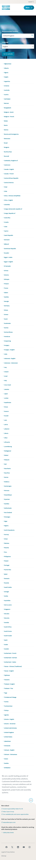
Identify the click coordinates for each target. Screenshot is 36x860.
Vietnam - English (9, 750)
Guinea (6, 328)
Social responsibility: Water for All (13, 809)
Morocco (6, 490)
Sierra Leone (8, 605)
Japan (6, 394)
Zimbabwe (7, 767)
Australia (6, 90)
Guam (6, 319)
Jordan (6, 398)
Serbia (6, 596)
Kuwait (6, 416)
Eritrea (6, 270)
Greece (6, 314)
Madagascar (7, 451)
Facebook (6, 847)
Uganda (6, 715)
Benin (6, 125)
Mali (5, 464)
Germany (7, 306)
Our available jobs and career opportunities (16, 814)
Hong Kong (7, 341)
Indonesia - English (9, 358)
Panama (6, 547)
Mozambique (8, 495)
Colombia (7, 204)
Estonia (6, 275)
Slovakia (6, 613)
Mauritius (7, 473)
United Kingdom (9, 732)
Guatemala (7, 323)
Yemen (6, 759)
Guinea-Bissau (8, 332)
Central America (9, 182)
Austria (6, 94)
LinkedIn (18, 847)
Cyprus (6, 231)
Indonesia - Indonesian (11, 363)
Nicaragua (7, 517)
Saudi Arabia (8, 587)
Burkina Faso (8, 152)
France (6, 288)
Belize (6, 121)
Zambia (6, 763)
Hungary (6, 345)
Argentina (7, 81)
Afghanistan (7, 64)
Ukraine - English (9, 719)
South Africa (7, 627)
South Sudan (8, 635)
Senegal (6, 591)
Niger (5, 521)
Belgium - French (9, 116)
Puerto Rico (7, 569)
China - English (8, 200)
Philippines (7, 556)
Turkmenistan (8, 706)
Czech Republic (8, 235)
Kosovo (6, 411)
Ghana (6, 310)
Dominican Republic (10, 248)
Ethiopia (6, 279)
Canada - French (9, 174)
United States (8, 737)
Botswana (7, 138)
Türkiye (6, 710)
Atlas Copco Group (8, 811)
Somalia (6, 622)
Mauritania (7, 468)
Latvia (6, 424)
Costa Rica (7, 218)
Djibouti (6, 244)
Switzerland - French (10, 653)
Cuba (5, 226)
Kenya (6, 407)
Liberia (6, 433)
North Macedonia (9, 530)
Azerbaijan (7, 99)
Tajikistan (7, 675)
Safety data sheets (8, 832)
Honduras (7, 336)
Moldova (6, 482)
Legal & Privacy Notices (8, 852)
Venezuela (7, 745)
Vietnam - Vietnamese (10, 754)
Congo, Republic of (9, 213)
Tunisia (6, 701)
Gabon (6, 292)
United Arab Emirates (10, 728)
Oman (6, 539)
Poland (6, 561)
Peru (5, 552)
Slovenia (6, 618)
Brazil (6, 143)
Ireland (6, 372)
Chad (5, 187)
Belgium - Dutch (9, 112)
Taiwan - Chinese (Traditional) (13, 666)
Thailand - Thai (8, 688)
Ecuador (6, 253)
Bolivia (6, 130)
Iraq (5, 367)
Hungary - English (9, 350)
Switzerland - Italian (10, 662)
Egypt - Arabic (8, 257)
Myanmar (7, 499)
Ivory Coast (7, 385)
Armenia (6, 86)
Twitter (12, 847)
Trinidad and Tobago (10, 697)
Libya (5, 438)
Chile (5, 191)
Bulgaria (6, 147)
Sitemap (3, 856)
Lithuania (7, 442)
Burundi (6, 156)
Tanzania (6, 679)
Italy (5, 380)
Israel (5, 376)
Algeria (6, 72)
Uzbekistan (7, 741)
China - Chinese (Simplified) (12, 196)
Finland (6, 284)
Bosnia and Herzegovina (11, 134)
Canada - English (9, 169)
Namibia (6, 504)
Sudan (6, 644)
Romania (6, 578)
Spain (6, 640)
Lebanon (6, 429)
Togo (5, 693)
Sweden (6, 649)
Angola (6, 77)
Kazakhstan (7, 402)
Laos (5, 420)
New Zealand (8, 512)
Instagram (29, 847)
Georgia (6, 301)
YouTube (23, 847)
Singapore (7, 609)
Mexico (6, 477)
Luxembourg (8, 446)
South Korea (8, 631)
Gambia (6, 297)
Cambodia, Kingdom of (11, 160)
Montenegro (7, 486)
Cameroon (7, 165)
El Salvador (7, 266)
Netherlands (8, 508)
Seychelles (7, 600)
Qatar (6, 574)
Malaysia (6, 460)
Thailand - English (9, 684)
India (5, 354)
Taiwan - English (9, 671)
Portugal (6, 565)
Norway (6, 534)
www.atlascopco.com (9, 822)
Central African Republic (11, 178)
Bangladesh (7, 108)
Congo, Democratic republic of (13, 209)
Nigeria (6, 525)
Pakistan (6, 543)
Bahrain (6, 103)
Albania (6, 68)
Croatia (6, 222)
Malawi (6, 455)
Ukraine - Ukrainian (9, 723)
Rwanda (6, 583)
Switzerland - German (10, 657)
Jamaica (6, 389)
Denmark (7, 240)
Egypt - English (8, 262)
